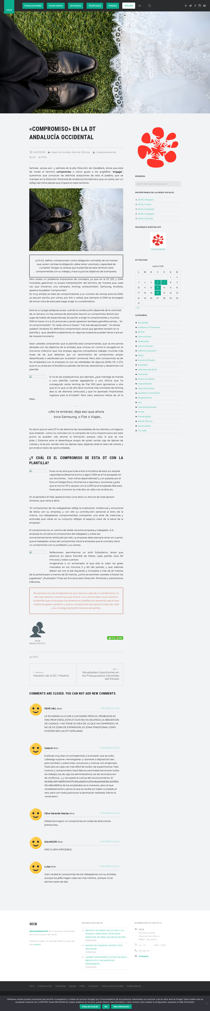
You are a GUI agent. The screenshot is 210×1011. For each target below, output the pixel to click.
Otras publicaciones (147, 407)
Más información (121, 1006)
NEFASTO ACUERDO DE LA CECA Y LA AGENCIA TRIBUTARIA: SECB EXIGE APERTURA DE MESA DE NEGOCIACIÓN (105, 933)
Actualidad (143, 322)
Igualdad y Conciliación (149, 393)
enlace (37, 944)
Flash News (56, 5)
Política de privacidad (112, 986)
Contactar (93, 986)
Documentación (145, 346)
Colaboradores (133, 986)
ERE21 (140, 355)
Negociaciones (145, 397)
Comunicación (145, 336)
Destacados (143, 341)
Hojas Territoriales (61, 152)
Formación (143, 374)
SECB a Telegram (146, 200)
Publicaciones (32, 5)
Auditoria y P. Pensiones (149, 327)
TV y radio (142, 430)
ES (139, 5)
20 (158, 293)
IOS (152, 249)
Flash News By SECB (147, 369)
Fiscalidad (142, 365)
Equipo (72, 986)
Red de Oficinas (81, 152)
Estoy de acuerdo (90, 1006)
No (106, 1006)
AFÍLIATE (128, 5)
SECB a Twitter (144, 204)
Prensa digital (144, 416)
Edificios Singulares (147, 351)
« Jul (137, 307)
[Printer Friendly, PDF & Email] (115, 637)
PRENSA (113, 5)
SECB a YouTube (145, 218)
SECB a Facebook (146, 209)
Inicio (32, 986)
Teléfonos (95, 5)
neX (140, 402)
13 (158, 287)
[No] (206, 1003)
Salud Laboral (144, 426)
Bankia (141, 332)
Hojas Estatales (145, 383)
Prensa (141, 412)
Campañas (60, 986)
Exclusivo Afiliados (146, 360)
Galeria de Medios (146, 379)
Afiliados (75, 5)
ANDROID (160, 249)
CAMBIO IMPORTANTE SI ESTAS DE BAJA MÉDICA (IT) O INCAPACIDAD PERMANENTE (106, 960)
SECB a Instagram (146, 214)
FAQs (82, 986)
